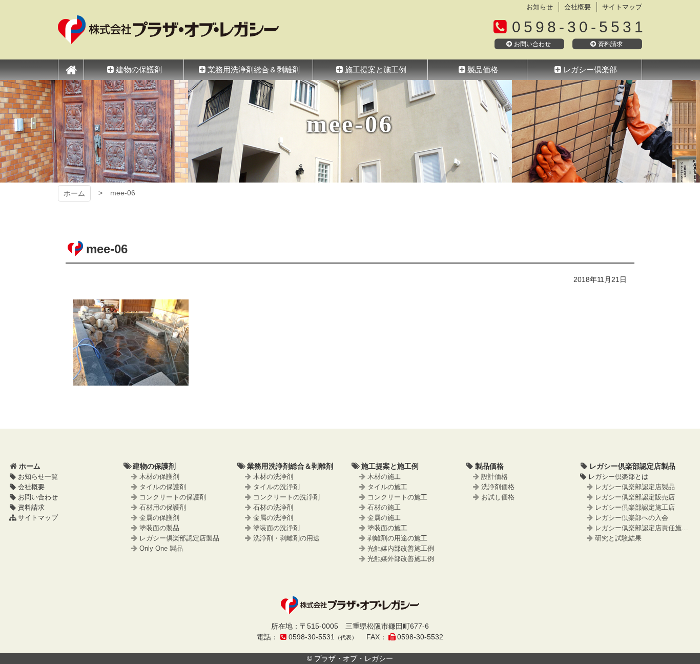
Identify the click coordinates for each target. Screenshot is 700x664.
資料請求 (610, 44)
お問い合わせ (532, 44)
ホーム (74, 193)
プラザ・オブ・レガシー (168, 29)
